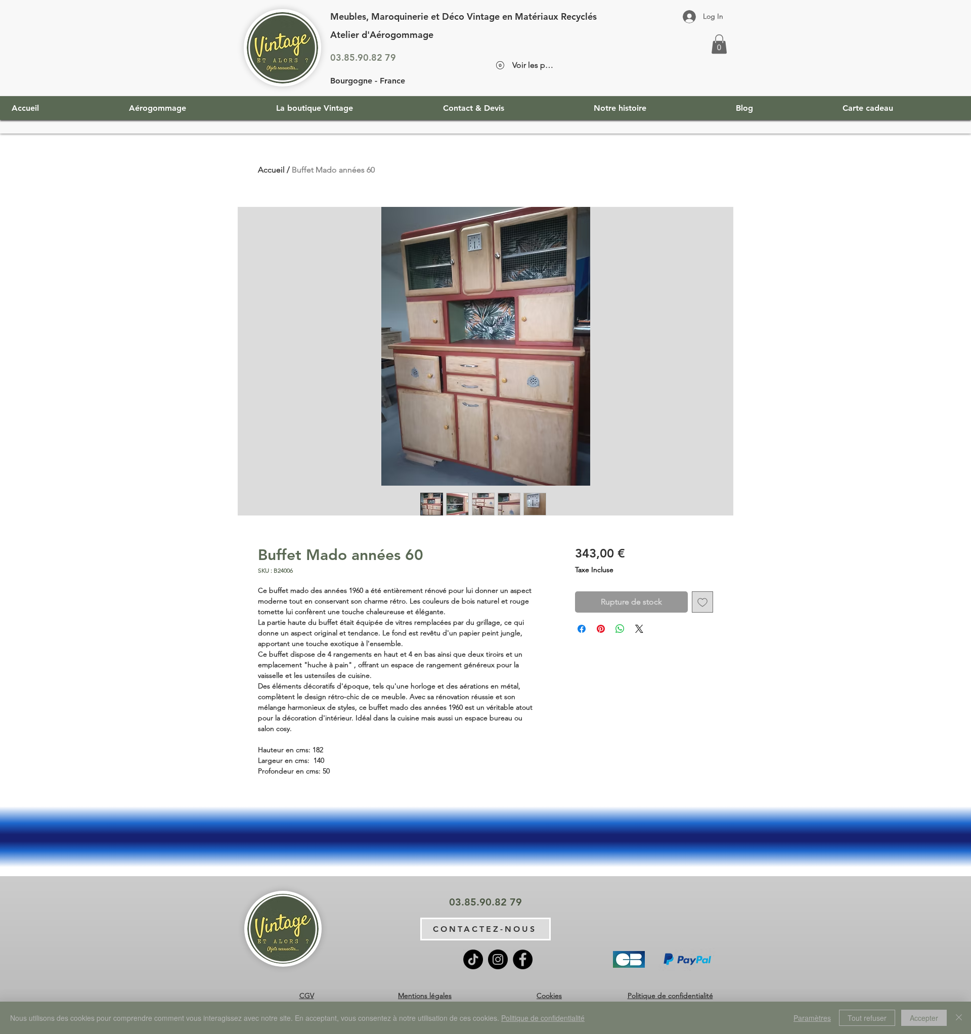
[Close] (959, 1018)
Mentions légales (425, 995)
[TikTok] (473, 959)
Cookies (549, 995)
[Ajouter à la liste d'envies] (702, 602)
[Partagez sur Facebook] (582, 629)
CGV (306, 995)
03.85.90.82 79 (363, 57)
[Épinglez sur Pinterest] (601, 629)
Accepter (924, 1018)
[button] (719, 44)
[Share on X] (639, 629)
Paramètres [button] (812, 1018)
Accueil (271, 170)
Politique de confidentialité (670, 995)
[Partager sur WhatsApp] (620, 629)
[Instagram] (498, 959)
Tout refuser (867, 1018)
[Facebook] (523, 959)
